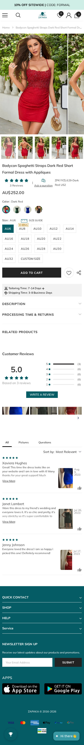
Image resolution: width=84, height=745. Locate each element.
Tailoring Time (18, 288)
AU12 (54, 228)
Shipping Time (18, 292)
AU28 (41, 248)
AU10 (37, 228)
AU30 (57, 248)
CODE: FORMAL (42, 5)
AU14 (70, 228)
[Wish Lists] (69, 273)
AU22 (57, 238)
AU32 (9, 258)
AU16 (9, 238)
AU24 (9, 248)
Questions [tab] (45, 442)
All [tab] (7, 442)
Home (6, 27)
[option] (33, 84)
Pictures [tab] (24, 442)
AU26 (25, 248)
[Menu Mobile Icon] (5, 15)
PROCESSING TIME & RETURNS (28, 315)
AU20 (41, 238)
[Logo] (42, 15)
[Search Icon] (22, 15)
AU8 (22, 228)
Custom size (30, 258)
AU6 (8, 228)
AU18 (25, 238)
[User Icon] (68, 15)
